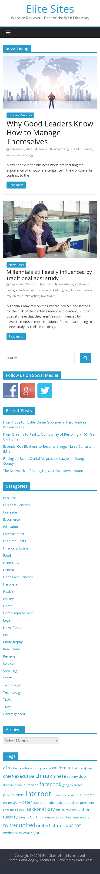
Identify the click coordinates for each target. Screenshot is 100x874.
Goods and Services (18, 577)
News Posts (16, 265)
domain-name (13, 785)
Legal (7, 620)
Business (10, 498)
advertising (61, 149)
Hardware (10, 584)
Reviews (9, 656)
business (86, 149)
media (56, 795)
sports (8, 678)
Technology (12, 685)
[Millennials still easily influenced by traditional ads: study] (50, 204)
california (61, 768)
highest (64, 290)
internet (38, 793)
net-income (68, 795)
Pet (5, 634)
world (28, 833)
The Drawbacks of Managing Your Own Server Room (43, 470)
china (42, 775)
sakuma (24, 817)
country (72, 777)
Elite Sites (50, 8)
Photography (13, 642)
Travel (7, 699)
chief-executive (18, 776)
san (34, 816)
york (37, 832)
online (7, 803)
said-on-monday (66, 809)
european (31, 785)
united (27, 825)
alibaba (16, 768)
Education (10, 526)
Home (7, 606)
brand (75, 149)
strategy (28, 155)
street (60, 817)
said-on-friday (41, 809)
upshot (73, 825)
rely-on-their (15, 296)
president (87, 803)
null (79, 794)
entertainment (25, 290)
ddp (82, 776)
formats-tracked (47, 290)
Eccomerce (11, 519)
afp (6, 768)
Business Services (20, 115)
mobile (87, 290)
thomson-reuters (77, 817)
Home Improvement (18, 613)
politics (74, 803)
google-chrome (72, 785)
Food (7, 555)
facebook (50, 784)
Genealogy (11, 562)
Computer (10, 512)
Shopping (10, 671)
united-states (50, 825)
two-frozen (48, 296)
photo (53, 803)
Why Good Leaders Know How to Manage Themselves (50, 132)
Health (8, 591)
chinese (58, 776)
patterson (40, 802)
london (76, 290)
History (8, 598)
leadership (14, 155)
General (9, 570)
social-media (47, 817)
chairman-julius (82, 768)
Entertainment (13, 534)
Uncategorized (14, 714)
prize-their (9, 809)
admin (43, 149)
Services (9, 663)
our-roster (22, 802)
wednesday (12, 832)
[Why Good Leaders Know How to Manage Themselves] (50, 59)
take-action (32, 296)
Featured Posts (14, 541)
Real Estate (11, 649)
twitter (10, 825)
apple (47, 768)
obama (88, 794)
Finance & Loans (15, 548)
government (14, 794)
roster (21, 810)
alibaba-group (32, 768)
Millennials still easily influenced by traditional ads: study (49, 274)
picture (63, 802)
